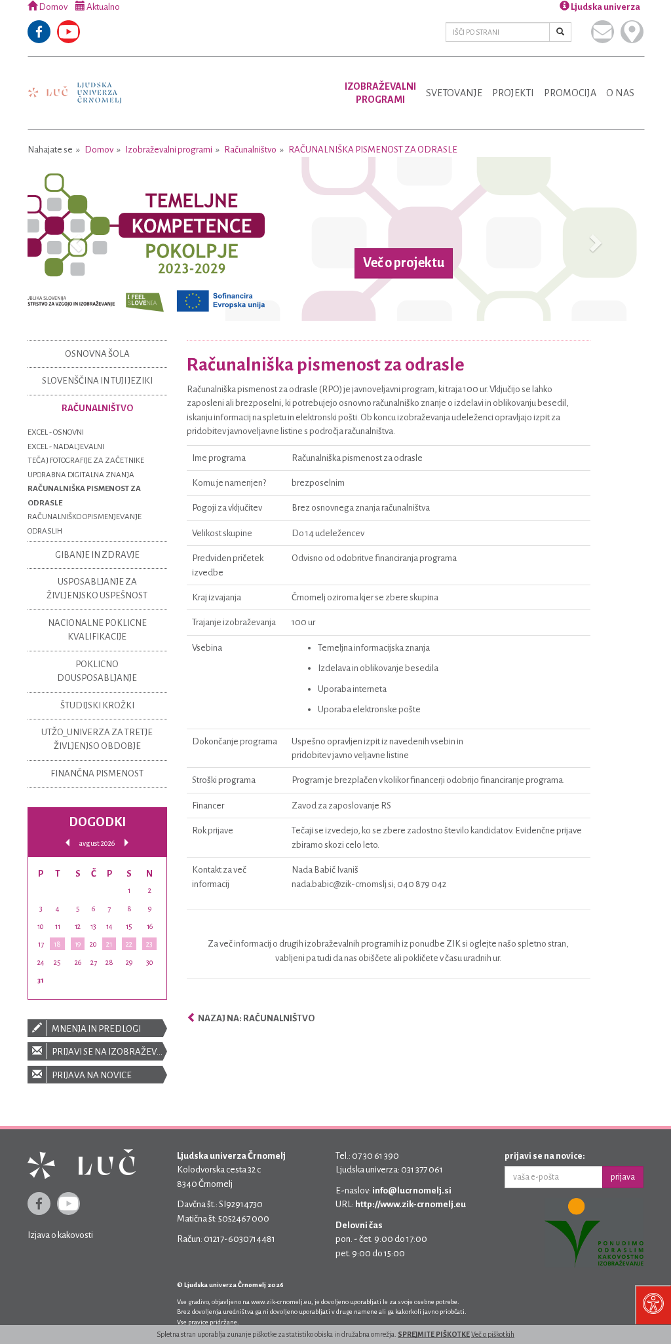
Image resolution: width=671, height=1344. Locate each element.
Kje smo (632, 31)
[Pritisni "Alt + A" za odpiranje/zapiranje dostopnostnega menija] (653, 1304)
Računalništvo (250, 149)
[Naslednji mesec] (126, 843)
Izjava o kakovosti (60, 1235)
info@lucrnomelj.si (411, 1190)
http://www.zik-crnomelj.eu (410, 1204)
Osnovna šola (97, 354)
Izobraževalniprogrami (380, 93)
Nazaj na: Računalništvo (256, 1018)
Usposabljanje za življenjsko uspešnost (97, 588)
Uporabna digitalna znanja (81, 475)
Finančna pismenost (97, 773)
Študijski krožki (97, 705)
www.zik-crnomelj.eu (281, 1301)
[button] (74, 239)
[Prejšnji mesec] (67, 843)
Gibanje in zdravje (97, 555)
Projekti (513, 93)
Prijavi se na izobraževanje (108, 1052)
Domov (52, 7)
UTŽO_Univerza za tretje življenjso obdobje (97, 739)
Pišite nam (602, 31)
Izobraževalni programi (168, 149)
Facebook (39, 31)
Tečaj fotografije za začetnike (86, 460)
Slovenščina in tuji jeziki (97, 381)
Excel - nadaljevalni (66, 447)
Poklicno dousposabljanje (97, 671)
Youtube (68, 31)
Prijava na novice (91, 1075)
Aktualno (102, 7)
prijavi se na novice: (545, 1156)
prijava (623, 1177)
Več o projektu (403, 263)
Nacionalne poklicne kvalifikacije (97, 630)
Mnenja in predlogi (95, 1029)
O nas (620, 93)
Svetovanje (454, 93)
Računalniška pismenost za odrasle (372, 149)
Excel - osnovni (56, 432)
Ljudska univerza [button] (604, 7)
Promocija (570, 93)
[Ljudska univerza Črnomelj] (74, 83)
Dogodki (97, 822)
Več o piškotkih (492, 1334)
